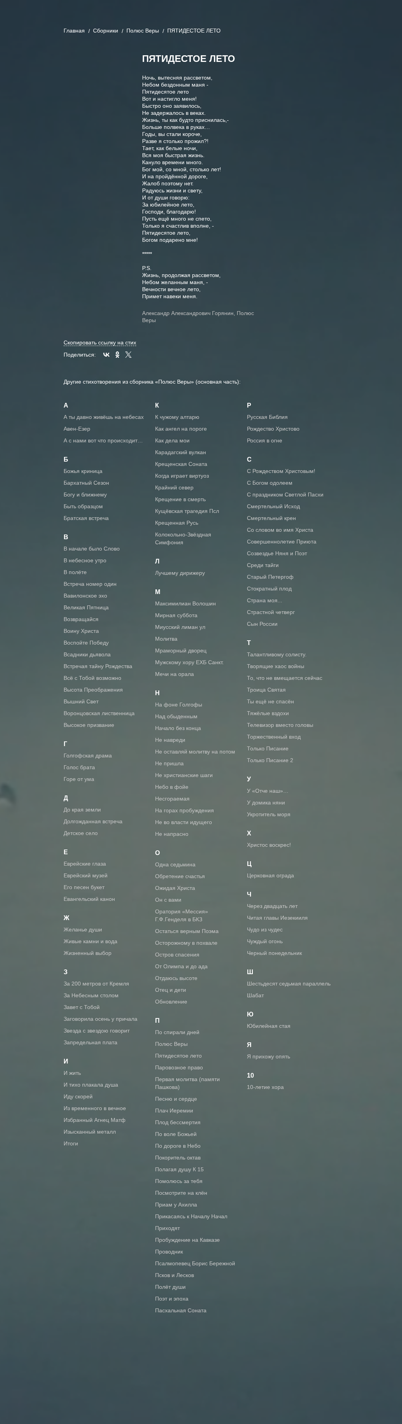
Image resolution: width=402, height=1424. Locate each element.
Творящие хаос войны (275, 666)
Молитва (166, 639)
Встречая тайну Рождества (98, 666)
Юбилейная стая (269, 1026)
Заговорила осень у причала (100, 1019)
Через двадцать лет (272, 906)
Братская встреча (86, 518)
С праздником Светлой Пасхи (285, 494)
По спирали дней (177, 1032)
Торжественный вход (274, 737)
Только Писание (268, 748)
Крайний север (174, 487)
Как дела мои (172, 440)
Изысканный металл (90, 1132)
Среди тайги (263, 565)
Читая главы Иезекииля (277, 918)
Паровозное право (179, 1067)
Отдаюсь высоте (176, 978)
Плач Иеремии (174, 1110)
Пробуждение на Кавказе (187, 1240)
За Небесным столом (91, 995)
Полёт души (170, 1287)
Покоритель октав (178, 1157)
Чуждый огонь (265, 941)
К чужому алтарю (177, 417)
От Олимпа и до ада (181, 966)
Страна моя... (264, 600)
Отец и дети (170, 990)
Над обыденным (176, 716)
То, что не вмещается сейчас (284, 678)
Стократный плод (269, 588)
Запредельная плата (90, 1042)
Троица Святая (266, 690)
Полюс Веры (142, 30)
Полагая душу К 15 (179, 1169)
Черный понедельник (274, 953)
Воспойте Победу (86, 643)
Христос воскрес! (269, 845)
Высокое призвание (89, 725)
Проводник (169, 1251)
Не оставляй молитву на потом (195, 751)
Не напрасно (171, 834)
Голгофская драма (88, 755)
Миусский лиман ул (180, 627)
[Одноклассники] (117, 354)
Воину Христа (81, 631)
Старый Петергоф (270, 577)
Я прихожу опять (268, 1056)
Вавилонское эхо (85, 595)
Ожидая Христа (175, 888)
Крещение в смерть (180, 499)
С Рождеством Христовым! (281, 471)
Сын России (262, 624)
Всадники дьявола (87, 654)
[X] (128, 354)
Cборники (105, 30)
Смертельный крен (271, 518)
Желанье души (83, 929)
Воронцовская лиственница (99, 713)
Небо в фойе (171, 787)
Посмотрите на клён (181, 1193)
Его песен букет (84, 887)
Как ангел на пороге (181, 429)
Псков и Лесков (174, 1275)
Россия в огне (264, 440)
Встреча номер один (90, 584)
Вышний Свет (81, 701)
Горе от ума (79, 779)
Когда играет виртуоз (182, 476)
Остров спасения (177, 954)
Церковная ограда (270, 875)
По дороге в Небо (178, 1146)
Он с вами (168, 900)
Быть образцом (83, 506)
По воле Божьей (176, 1134)
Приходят (167, 1228)
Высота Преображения (93, 690)
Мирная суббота (176, 615)
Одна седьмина (175, 864)
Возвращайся (81, 619)
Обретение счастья (180, 876)
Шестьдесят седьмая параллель (289, 983)
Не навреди (170, 740)
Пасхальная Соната (180, 1310)
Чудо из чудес (265, 929)
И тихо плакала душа (91, 1085)
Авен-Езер (77, 429)
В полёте (75, 572)
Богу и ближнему (85, 494)
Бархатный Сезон (86, 483)
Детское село (81, 833)
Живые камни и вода (90, 941)
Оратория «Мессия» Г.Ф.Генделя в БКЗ (181, 915)
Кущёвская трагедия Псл (187, 511)
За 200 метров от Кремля (96, 983)
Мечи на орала (174, 674)
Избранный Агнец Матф (95, 1120)
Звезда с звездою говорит (97, 1030)
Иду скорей (78, 1096)
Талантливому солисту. (277, 654)
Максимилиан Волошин (185, 603)
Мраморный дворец (180, 650)
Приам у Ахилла (176, 1204)
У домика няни (266, 802)
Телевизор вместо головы (280, 725)
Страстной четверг (271, 612)
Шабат (255, 995)
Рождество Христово (273, 429)
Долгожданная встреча (93, 821)
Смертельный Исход (273, 506)
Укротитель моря (269, 814)
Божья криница (83, 471)
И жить (72, 1073)
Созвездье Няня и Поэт (277, 553)
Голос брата (79, 767)
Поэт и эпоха (171, 1298)
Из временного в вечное (95, 1108)
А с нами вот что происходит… (103, 440)
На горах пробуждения (184, 810)
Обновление (171, 1001)
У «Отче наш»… (268, 791)
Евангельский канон (89, 899)
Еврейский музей (86, 875)
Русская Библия (267, 417)
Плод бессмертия (178, 1122)
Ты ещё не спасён (270, 701)
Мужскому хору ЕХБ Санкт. (189, 662)
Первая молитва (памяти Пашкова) (187, 1083)
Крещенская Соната (181, 464)
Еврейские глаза (85, 864)
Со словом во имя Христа (280, 530)
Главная (74, 30)
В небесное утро (85, 560)
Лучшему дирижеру (180, 573)
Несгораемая (172, 798)
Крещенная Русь (176, 523)
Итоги (71, 1143)
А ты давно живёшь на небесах (104, 417)
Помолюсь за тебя (179, 1181)
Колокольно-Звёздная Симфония (183, 538)
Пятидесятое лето (178, 1056)
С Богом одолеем (269, 483)
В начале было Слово (92, 548)
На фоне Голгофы (178, 704)
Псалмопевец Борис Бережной (195, 1263)
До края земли (82, 809)
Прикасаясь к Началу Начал (191, 1216)
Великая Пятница (86, 607)
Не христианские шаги (184, 775)
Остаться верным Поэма (187, 931)
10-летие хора (265, 1087)
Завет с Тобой (82, 1007)
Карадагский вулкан (180, 452)
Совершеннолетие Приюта (281, 541)
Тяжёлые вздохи (268, 713)
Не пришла (169, 763)
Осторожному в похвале (186, 943)
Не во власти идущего (183, 822)
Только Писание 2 (270, 760)
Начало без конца (178, 728)
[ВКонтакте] (106, 354)
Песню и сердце (176, 1099)
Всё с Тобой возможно (92, 678)
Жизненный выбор (87, 953)
